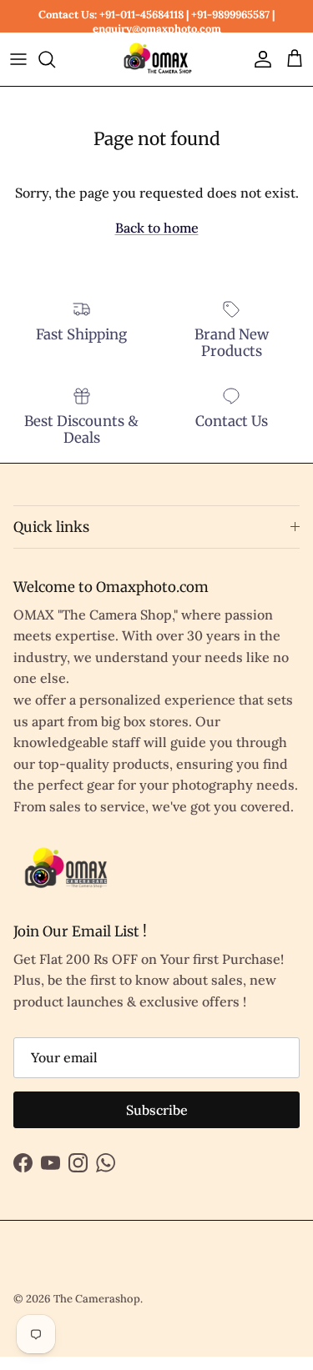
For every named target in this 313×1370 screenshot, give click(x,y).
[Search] (55, 59)
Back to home (157, 227)
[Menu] (18, 59)
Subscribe (157, 1110)
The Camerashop (96, 1299)
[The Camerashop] (156, 59)
